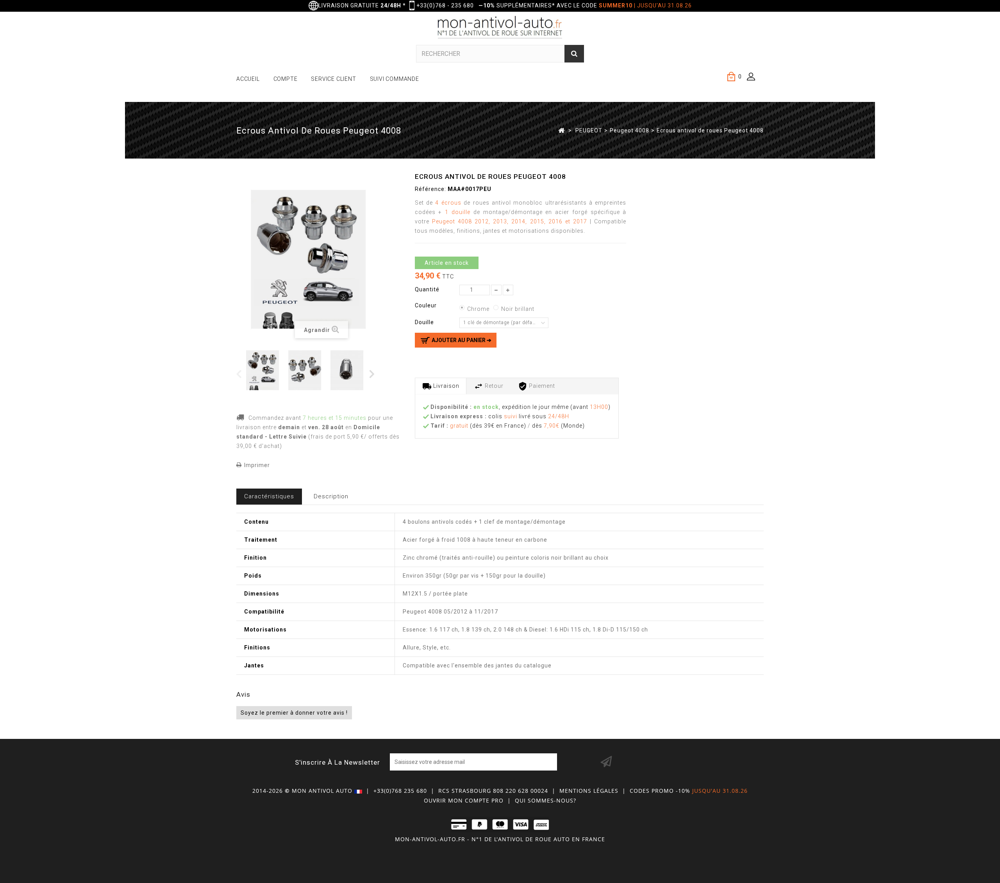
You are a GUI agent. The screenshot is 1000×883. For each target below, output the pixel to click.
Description (331, 496)
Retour (493, 386)
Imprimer (257, 465)
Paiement (541, 386)
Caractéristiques (269, 496)
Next (372, 373)
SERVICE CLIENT (333, 79)
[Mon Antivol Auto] (500, 28)
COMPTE (285, 79)
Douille (425, 322)
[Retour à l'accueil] (561, 130)
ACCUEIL (248, 79)
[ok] (606, 762)
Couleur (426, 305)
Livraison (445, 386)
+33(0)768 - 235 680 (445, 5)
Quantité (427, 289)
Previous (239, 373)
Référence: (430, 189)
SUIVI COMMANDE (394, 79)
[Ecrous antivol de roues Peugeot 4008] (265, 370)
